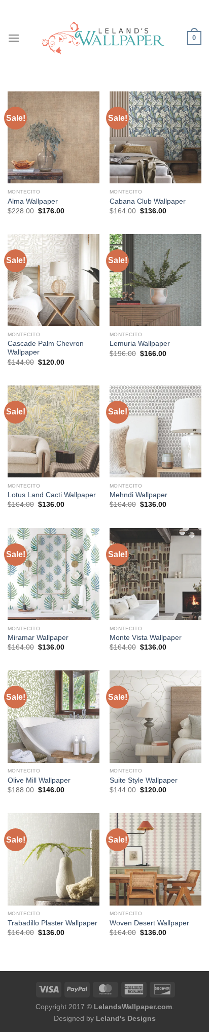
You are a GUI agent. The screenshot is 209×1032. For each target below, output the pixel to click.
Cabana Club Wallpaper (148, 201)
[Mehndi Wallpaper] (155, 431)
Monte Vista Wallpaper (146, 637)
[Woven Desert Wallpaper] (155, 859)
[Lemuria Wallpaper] (155, 280)
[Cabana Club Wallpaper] (155, 137)
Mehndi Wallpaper (138, 495)
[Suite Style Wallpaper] (155, 716)
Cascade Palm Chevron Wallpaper (46, 348)
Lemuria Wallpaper (140, 343)
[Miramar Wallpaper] (53, 574)
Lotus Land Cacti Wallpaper (52, 495)
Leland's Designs (126, 1018)
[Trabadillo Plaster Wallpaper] (53, 859)
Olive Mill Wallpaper (39, 780)
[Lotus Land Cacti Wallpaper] (53, 431)
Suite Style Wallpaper (144, 780)
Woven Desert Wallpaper (149, 923)
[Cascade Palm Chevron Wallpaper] (53, 280)
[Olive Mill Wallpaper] (53, 716)
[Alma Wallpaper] (53, 137)
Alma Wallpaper (33, 201)
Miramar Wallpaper (38, 637)
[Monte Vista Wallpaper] (155, 574)
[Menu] (14, 37)
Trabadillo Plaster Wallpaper (52, 923)
